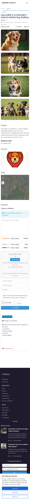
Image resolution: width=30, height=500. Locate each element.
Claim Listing (7, 317)
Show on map (5, 27)
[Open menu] (27, 2)
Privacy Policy (5, 396)
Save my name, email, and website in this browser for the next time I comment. (15, 297)
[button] (15, 348)
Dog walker (13, 321)
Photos (4, 149)
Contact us (5, 393)
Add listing (4, 415)
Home (2, 8)
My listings (4, 412)
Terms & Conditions (7, 401)
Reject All (15, 496)
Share (27, 26)
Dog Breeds (5, 379)
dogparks (8, 8)
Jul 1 (11, 440)
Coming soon (5, 417)
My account (5, 408)
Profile (3, 125)
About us (4, 391)
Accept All (15, 488)
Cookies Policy (5, 398)
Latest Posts (5, 381)
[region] (15, 487)
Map (3, 172)
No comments (18, 440)
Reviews (4, 205)
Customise (15, 492)
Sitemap (15, 421)
